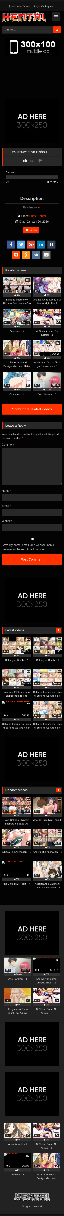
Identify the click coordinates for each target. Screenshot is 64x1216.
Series (33, 229)
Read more (30, 207)
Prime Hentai (37, 215)
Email (6, 505)
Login (37, 6)
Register (49, 6)
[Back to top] (53, 1205)
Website (7, 520)
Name (6, 490)
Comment (8, 444)
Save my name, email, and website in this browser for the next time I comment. (28, 547)
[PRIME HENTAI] (26, 18)
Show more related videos (32, 409)
